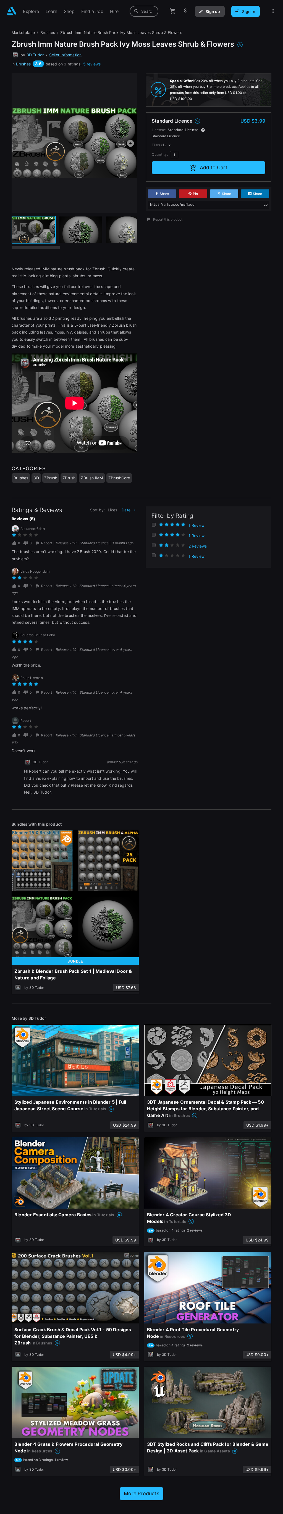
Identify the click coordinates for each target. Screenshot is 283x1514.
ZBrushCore (119, 477)
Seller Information (65, 54)
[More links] (273, 11)
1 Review (196, 525)
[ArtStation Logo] (11, 11)
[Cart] (172, 11)
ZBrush (50, 477)
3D (36, 477)
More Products (141, 1493)
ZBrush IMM (92, 477)
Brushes (23, 64)
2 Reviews (197, 546)
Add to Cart (213, 167)
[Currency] (185, 11)
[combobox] (144, 11)
